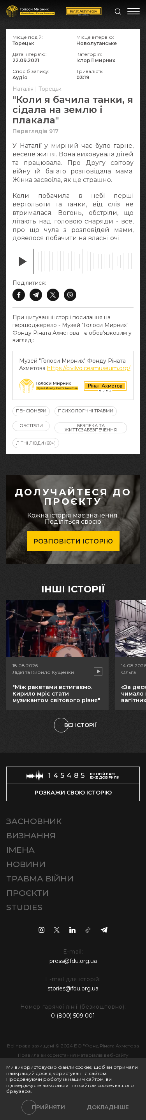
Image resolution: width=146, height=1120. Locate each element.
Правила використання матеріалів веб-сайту (73, 1055)
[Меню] (133, 11)
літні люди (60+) (36, 443)
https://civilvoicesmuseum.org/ (88, 368)
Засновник (34, 821)
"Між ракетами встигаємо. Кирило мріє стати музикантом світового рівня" (56, 694)
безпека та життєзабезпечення (91, 428)
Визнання (31, 835)
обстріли (31, 425)
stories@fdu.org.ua (73, 988)
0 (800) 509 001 (73, 1015)
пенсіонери (31, 411)
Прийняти (48, 1107)
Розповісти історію (73, 541)
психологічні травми (85, 411)
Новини (26, 864)
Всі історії (80, 725)
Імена (20, 850)
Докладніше (108, 1107)
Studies (24, 907)
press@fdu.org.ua (73, 960)
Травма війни (40, 878)
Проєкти (27, 893)
